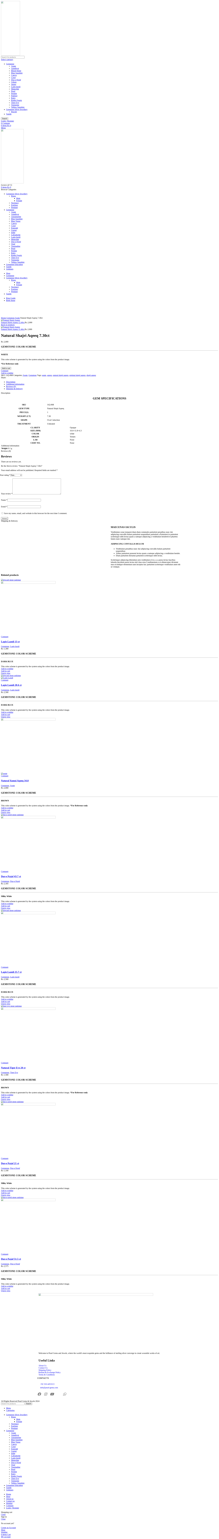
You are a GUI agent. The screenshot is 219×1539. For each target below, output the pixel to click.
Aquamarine (16, 217)
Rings (13, 196)
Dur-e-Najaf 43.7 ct (11, 876)
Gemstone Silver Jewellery (17, 109)
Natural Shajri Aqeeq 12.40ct (13, 322)
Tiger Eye (15, 103)
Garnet (14, 230)
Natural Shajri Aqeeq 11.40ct (13, 329)
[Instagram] (45, 1394)
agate (44, 375)
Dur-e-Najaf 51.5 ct (11, 1259)
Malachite (15, 89)
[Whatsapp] (64, 1394)
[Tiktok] (58, 1394)
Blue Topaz (15, 221)
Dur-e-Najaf (16, 80)
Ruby (13, 98)
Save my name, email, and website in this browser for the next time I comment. (35, 513)
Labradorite (15, 235)
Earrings (14, 205)
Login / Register (12, 1508)
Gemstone (10, 64)
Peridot (14, 93)
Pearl (13, 91)
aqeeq (49, 375)
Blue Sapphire (17, 73)
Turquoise (15, 105)
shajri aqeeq (91, 375)
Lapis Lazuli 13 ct (10, 641)
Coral (13, 77)
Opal (13, 244)
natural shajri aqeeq (60, 375)
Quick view (5, 673)
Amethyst (15, 68)
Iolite (13, 232)
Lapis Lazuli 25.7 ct (11, 972)
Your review (6, 494)
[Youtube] (52, 1394)
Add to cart (6, 368)
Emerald (14, 228)
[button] (5, 671)
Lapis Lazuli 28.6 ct (11, 685)
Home (3, 318)
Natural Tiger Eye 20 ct (13, 1067)
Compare (9, 1506)
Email (4, 507)
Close (3, 1514)
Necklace (15, 203)
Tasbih (8, 114)
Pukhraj (14, 96)
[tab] (112, 382)
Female (19, 201)
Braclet (14, 112)
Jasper (13, 84)
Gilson (13, 82)
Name (4, 500)
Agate (13, 66)
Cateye (14, 75)
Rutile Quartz (16, 100)
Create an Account (8, 1528)
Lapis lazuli (15, 87)
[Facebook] (39, 1394)
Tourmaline (15, 246)
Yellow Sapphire (17, 107)
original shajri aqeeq (77, 375)
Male (18, 198)
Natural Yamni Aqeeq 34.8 (15, 780)
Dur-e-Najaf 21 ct (10, 1163)
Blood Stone (16, 71)
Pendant (14, 207)
